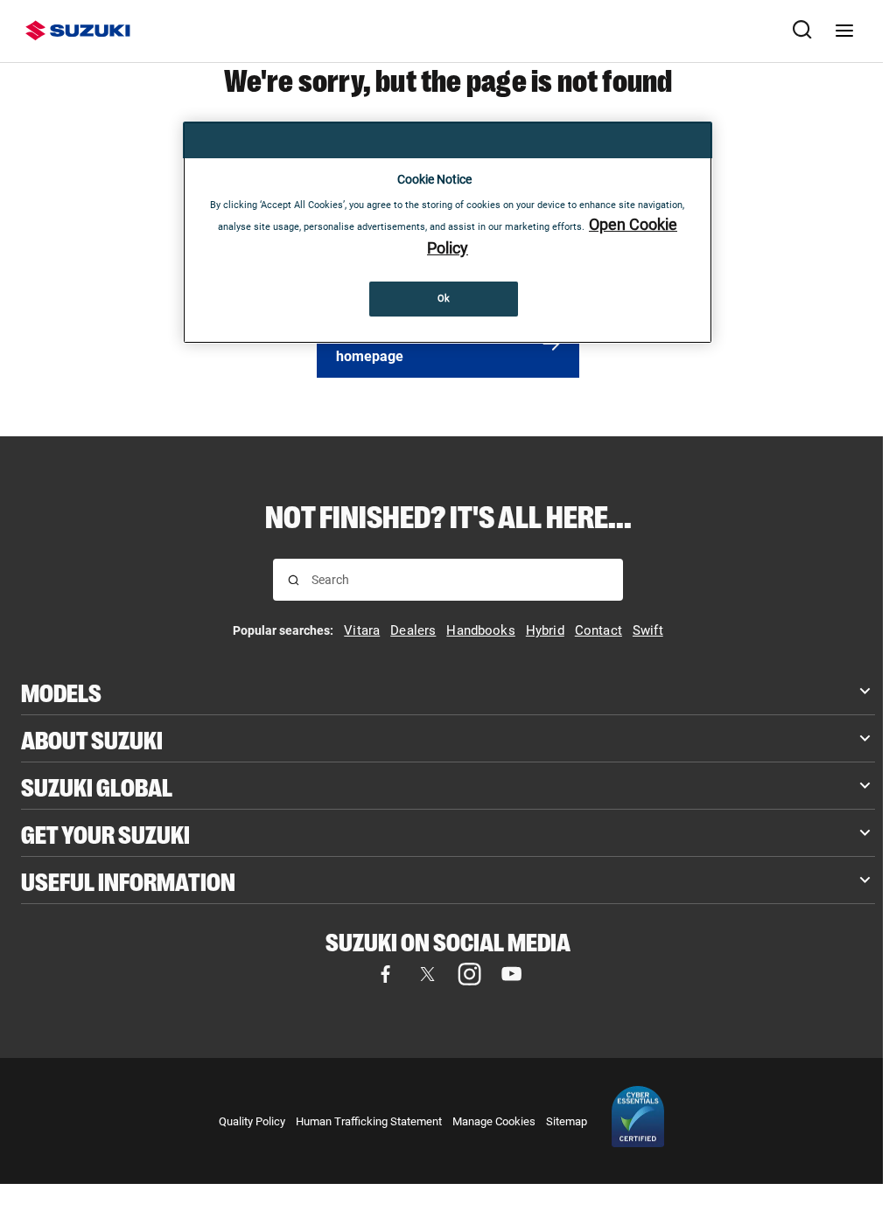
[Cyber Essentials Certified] (638, 1121)
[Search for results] (293, 580)
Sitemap (566, 1121)
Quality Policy (252, 1121)
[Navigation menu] (844, 30)
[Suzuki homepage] (78, 30)
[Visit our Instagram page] (469, 974)
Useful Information (128, 880)
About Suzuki (92, 738)
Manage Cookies (494, 1121)
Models (61, 691)
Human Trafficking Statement (369, 1121)
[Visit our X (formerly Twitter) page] (427, 974)
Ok (444, 298)
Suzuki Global (96, 785)
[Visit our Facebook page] (385, 974)
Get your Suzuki (105, 833)
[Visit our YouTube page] (511, 974)
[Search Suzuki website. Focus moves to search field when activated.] (802, 30)
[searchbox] (460, 580)
